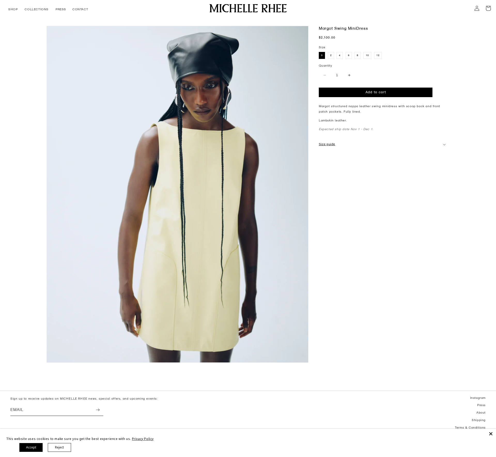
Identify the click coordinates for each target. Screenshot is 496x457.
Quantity (325, 65)
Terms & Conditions (470, 427)
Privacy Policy (143, 439)
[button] (13, 9)
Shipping (479, 420)
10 (367, 55)
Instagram (478, 398)
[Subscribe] (97, 410)
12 (377, 55)
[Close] (490, 433)
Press (481, 405)
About (481, 412)
